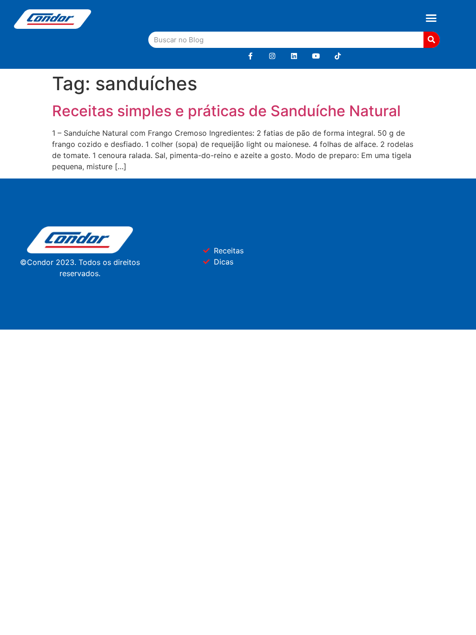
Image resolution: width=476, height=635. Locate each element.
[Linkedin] (294, 56)
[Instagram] (272, 56)
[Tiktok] (337, 56)
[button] (431, 18)
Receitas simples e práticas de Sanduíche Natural (226, 111)
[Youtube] (315, 56)
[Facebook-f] (250, 56)
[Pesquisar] (431, 40)
